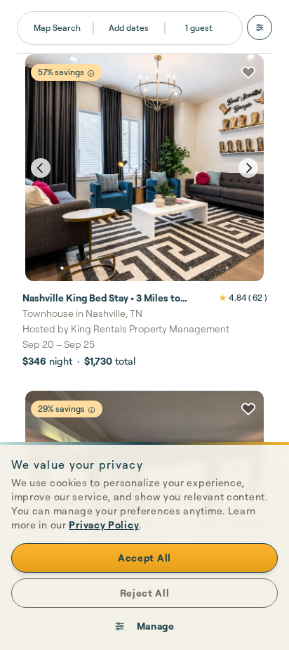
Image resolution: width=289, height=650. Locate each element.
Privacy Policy (104, 525)
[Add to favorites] (248, 72)
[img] (91, 73)
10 (227, 268)
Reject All (145, 593)
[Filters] (259, 27)
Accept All (144, 558)
